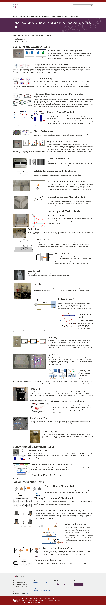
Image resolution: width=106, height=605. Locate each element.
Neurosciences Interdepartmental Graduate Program (42, 588)
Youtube (64, 584)
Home (14, 16)
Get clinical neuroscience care (39, 585)
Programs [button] (28, 12)
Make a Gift (78, 584)
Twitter (61, 584)
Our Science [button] (21, 12)
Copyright (35, 600)
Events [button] (39, 12)
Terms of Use (24, 600)
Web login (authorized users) (20, 593)
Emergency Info (51, 598)
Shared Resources (21, 16)
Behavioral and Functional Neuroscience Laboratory (38, 16)
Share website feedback (19, 592)
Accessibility (57, 600)
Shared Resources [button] (47, 12)
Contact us (15, 581)
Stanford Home (25, 598)
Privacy (30, 600)
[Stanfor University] (17, 1)
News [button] (34, 12)
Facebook (55, 584)
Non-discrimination (49, 600)
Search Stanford (42, 598)
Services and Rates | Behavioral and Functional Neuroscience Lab (64, 16)
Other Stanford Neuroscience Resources (41, 590)
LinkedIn (58, 584)
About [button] (14, 12)
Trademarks (41, 600)
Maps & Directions (33, 598)
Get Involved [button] (69, 12)
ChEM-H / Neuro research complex (40, 582)
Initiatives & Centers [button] (59, 12)
